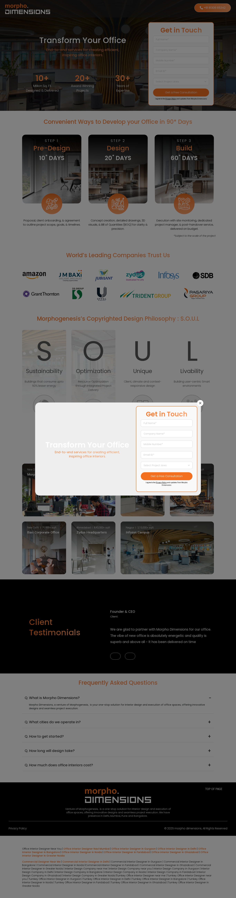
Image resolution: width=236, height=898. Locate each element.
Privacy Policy (161, 482)
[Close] (200, 403)
